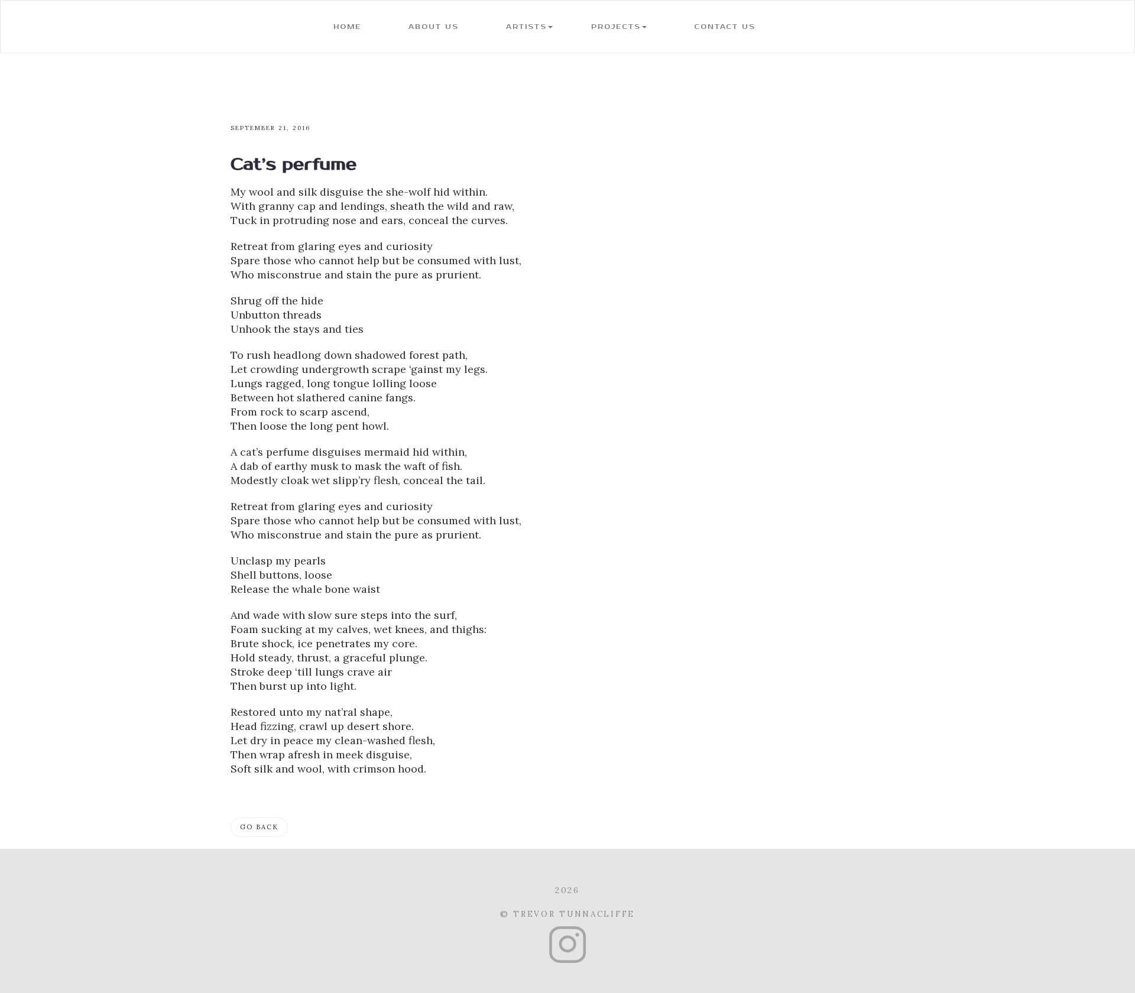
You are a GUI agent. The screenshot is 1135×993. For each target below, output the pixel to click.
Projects (616, 27)
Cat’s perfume (293, 164)
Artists (526, 27)
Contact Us (724, 27)
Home (347, 27)
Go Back (259, 827)
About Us (433, 27)
